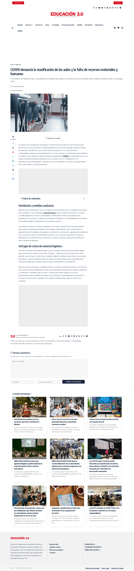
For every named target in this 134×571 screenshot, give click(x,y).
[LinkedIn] (112, 7)
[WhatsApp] (117, 7)
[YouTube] (99, 7)
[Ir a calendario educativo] (115, 28)
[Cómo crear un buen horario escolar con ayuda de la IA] (105, 407)
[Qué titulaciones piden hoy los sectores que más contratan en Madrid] (29, 407)
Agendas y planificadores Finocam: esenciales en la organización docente (66, 510)
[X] (96, 7)
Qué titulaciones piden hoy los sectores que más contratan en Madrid (26, 421)
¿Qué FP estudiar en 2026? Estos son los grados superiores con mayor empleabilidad (104, 510)
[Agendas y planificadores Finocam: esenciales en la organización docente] (67, 496)
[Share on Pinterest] (13, 152)
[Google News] (102, 7)
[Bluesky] (120, 7)
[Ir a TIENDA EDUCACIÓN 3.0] (118, 28)
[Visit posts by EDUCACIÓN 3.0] (12, 336)
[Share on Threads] (13, 170)
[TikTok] (110, 7)
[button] (122, 28)
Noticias (18, 64)
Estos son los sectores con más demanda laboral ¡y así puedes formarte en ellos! (64, 421)
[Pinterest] (107, 7)
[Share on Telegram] (13, 165)
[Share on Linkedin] (13, 161)
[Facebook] (94, 7)
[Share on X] (13, 148)
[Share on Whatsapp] (13, 156)
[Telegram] (115, 7)
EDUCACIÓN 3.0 (18, 90)
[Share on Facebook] (13, 143)
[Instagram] (105, 7)
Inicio (12, 64)
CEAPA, (66, 156)
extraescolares (49, 213)
